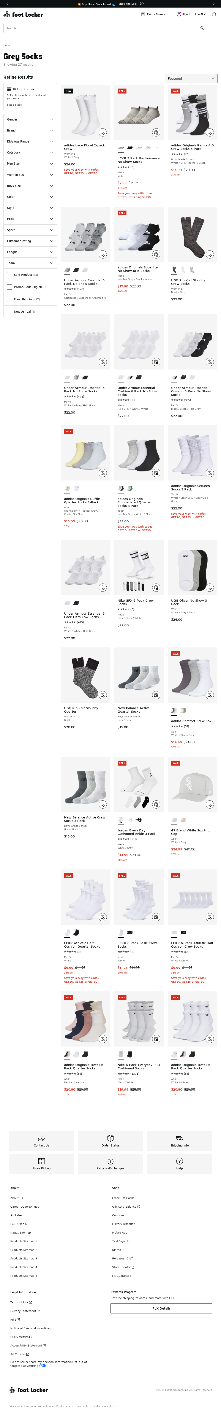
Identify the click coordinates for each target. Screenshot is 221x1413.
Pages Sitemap (20, 1232)
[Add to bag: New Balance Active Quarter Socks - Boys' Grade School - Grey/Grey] (156, 695)
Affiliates (16, 1215)
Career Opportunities (24, 1206)
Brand (11, 130)
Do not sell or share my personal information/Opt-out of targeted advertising (48, 1363)
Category (13, 152)
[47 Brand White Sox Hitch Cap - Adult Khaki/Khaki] (183, 820)
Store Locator (121, 1267)
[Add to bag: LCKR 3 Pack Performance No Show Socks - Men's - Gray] (156, 132)
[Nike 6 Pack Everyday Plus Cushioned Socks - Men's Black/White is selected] (121, 1054)
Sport (11, 230)
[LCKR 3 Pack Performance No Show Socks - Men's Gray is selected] (121, 148)
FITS (13, 1319)
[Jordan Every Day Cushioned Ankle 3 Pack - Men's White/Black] (138, 820)
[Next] (214, 4)
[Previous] (7, 4)
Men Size (13, 163)
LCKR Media (18, 1224)
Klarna (116, 1249)
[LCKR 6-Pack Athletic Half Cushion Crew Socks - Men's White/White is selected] (174, 933)
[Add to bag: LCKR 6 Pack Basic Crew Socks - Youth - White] (156, 917)
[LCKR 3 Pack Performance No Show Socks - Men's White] (138, 148)
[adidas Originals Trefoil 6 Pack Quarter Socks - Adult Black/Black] (85, 1054)
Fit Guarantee (121, 1275)
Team (11, 263)
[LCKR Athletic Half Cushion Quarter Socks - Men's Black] (76, 933)
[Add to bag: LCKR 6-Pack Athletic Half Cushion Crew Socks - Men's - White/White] (210, 917)
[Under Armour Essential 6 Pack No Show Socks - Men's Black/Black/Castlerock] (76, 270)
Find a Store (14, 104)
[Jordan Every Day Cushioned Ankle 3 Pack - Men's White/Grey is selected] (121, 820)
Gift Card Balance (124, 1206)
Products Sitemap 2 (23, 1249)
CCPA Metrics (19, 1336)
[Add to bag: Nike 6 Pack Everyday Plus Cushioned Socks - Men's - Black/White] (156, 1039)
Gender (12, 119)
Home (7, 45)
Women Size (16, 174)
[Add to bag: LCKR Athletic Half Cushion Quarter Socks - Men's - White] (103, 917)
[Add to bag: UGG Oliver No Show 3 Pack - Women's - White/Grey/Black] (210, 588)
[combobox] (105, 28)
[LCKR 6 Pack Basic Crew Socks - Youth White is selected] (121, 933)
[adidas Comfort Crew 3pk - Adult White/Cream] (183, 711)
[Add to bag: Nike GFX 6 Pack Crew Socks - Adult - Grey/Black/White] (156, 588)
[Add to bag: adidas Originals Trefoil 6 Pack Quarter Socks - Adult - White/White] (210, 1039)
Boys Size (14, 185)
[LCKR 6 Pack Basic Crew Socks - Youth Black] (129, 933)
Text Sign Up (120, 1241)
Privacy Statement (23, 1311)
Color (11, 196)
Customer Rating (19, 241)
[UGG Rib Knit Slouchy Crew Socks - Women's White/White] (183, 270)
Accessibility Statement (26, 1345)
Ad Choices (17, 1354)
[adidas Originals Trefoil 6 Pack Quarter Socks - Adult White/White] (76, 1054)
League (12, 252)
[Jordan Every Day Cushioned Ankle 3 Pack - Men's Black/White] (129, 820)
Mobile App (119, 1232)
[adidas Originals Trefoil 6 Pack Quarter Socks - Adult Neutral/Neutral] (183, 1054)
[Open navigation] (212, 28)
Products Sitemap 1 (23, 1241)
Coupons (118, 1215)
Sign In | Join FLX (193, 14)
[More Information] (141, 3)
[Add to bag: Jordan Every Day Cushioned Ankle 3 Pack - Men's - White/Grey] (156, 804)
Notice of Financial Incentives (30, 1328)
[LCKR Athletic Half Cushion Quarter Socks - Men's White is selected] (67, 933)
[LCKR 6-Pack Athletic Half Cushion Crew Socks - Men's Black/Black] (183, 933)
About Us (16, 1198)
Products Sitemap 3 (23, 1258)
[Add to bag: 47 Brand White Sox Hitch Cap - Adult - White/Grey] (210, 804)
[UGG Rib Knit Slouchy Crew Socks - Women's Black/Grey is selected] (174, 270)
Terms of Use (19, 1302)
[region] (110, 3)
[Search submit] (202, 28)
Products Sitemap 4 (23, 1267)
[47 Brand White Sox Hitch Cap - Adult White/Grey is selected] (174, 820)
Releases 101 (121, 1258)
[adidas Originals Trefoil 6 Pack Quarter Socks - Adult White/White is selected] (174, 1054)
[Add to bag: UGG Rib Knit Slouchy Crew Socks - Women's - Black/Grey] (210, 254)
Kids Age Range (18, 141)
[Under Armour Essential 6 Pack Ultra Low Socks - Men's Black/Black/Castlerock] (76, 603)
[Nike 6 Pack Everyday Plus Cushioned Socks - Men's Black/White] (129, 1054)
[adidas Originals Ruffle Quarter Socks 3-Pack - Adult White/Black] (76, 488)
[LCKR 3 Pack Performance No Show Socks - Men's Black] (129, 148)
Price (10, 218)
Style (10, 207)
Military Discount (123, 1224)
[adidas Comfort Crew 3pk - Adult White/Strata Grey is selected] (174, 711)
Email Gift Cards (123, 1198)
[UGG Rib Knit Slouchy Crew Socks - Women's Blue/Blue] (192, 270)
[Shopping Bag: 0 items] (214, 14)
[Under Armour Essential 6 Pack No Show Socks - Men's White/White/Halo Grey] (85, 270)
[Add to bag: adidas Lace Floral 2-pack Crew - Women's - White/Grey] (103, 132)
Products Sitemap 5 (23, 1275)
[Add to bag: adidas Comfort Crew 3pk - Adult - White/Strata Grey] (210, 695)
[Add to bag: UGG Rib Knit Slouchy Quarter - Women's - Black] (103, 695)
